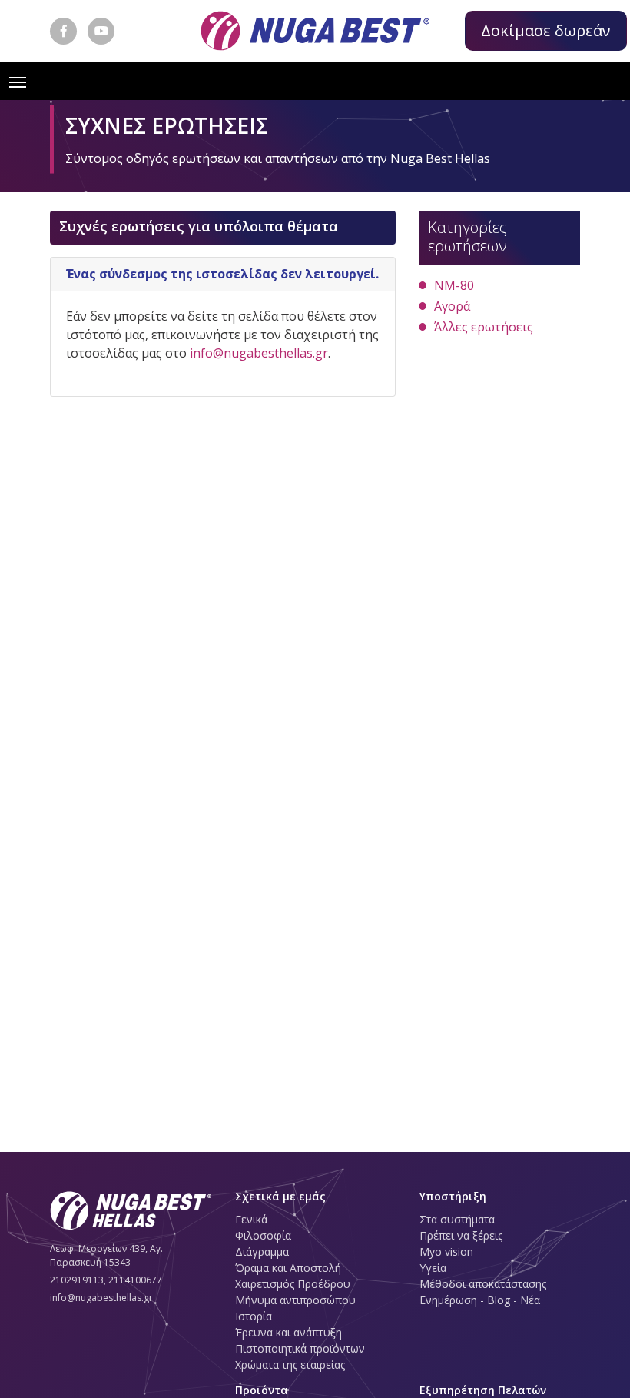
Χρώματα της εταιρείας (290, 1364)
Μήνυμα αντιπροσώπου (295, 1300)
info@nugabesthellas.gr (259, 353)
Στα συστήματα (457, 1219)
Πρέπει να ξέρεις (460, 1235)
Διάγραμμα (262, 1251)
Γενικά (251, 1219)
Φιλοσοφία (263, 1235)
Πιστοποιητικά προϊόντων (300, 1348)
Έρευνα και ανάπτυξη (288, 1332)
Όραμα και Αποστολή (288, 1267)
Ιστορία (253, 1316)
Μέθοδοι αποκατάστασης (482, 1284)
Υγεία (432, 1267)
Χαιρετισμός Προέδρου (292, 1284)
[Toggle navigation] (17, 80)
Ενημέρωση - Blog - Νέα (479, 1300)
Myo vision (446, 1251)
